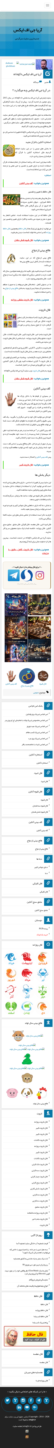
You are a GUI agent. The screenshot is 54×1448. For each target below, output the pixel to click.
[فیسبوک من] (31, 1400)
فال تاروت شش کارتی (39, 1188)
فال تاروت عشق (41, 1207)
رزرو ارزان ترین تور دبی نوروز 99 (35, 1264)
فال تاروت (36, 371)
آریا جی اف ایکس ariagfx (27, 74)
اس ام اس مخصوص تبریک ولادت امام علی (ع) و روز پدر (26, 720)
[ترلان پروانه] (27, 65)
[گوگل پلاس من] (35, 1407)
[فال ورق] (16, 651)
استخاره (48, 175)
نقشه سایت (17, 1426)
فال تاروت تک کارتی (40, 1164)
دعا (46, 873)
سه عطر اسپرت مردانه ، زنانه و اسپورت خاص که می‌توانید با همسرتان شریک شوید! (30, 1251)
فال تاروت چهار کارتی (39, 1176)
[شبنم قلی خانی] (10, 65)
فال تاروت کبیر (42, 1128)
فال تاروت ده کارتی (40, 1201)
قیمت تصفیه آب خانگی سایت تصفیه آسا (32, 1243)
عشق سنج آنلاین (41, 910)
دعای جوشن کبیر (41, 867)
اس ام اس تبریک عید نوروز (37, 726)
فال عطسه (44, 1362)
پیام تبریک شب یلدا (40, 1322)
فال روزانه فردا (42, 1380)
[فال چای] (39, 651)
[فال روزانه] (16, 605)
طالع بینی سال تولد (40, 1103)
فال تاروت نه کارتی (40, 1195)
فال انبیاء (44, 781)
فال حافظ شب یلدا (41, 1316)
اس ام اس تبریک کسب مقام (37, 732)
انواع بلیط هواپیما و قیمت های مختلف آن (32, 1286)
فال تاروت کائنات (41, 1140)
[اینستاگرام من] (23, 1400)
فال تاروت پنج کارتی (40, 1182)
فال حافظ (22, 228)
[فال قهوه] (39, 628)
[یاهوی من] (47, 1400)
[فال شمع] (16, 628)
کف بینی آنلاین (42, 457)
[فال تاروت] (39, 605)
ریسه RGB (43, 928)
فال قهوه (44, 800)
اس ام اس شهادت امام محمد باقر (35, 744)
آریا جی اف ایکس (28, 29)
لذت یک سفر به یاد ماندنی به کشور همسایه (31, 1258)
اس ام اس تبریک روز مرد (38, 738)
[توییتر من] (7, 1400)
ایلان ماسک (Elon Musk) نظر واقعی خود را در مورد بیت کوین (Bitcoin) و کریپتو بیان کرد (27, 1272)
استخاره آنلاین (42, 763)
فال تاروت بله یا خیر (40, 1219)
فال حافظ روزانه (41, 1310)
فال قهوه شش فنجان (39, 812)
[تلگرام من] (39, 1400)
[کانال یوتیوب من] (27, 1407)
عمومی (36, 693)
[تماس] (15, 1400)
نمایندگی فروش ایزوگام (38, 1280)
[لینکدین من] (19, 1407)
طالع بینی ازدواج (11, 288)
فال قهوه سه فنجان (40, 806)
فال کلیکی (44, 892)
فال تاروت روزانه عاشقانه (37, 1213)
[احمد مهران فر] (44, 65)
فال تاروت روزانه (41, 1122)
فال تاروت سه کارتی (40, 1170)
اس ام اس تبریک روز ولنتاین (37, 714)
